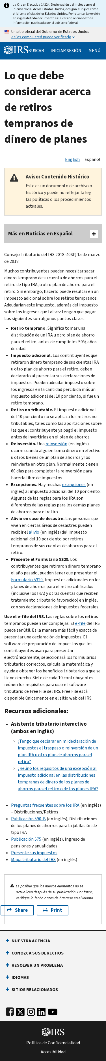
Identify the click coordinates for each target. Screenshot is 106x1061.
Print (56, 910)
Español (92, 159)
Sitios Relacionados (35, 989)
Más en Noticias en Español (40, 233)
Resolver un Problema (37, 965)
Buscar (36, 51)
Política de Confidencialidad (53, 1043)
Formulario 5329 (27, 580)
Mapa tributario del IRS (33, 859)
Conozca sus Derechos (38, 953)
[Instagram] (31, 1010)
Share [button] (21, 910)
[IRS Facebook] (10, 1010)
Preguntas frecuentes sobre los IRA (45, 805)
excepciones (74, 484)
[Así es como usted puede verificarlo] (53, 34)
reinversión (56, 444)
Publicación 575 (26, 839)
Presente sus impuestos (34, 853)
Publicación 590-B (28, 819)
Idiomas (20, 977)
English (72, 159)
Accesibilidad (53, 1052)
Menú (94, 51)
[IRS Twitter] (20, 1010)
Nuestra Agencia (31, 941)
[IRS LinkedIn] (41, 1010)
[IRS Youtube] (53, 1010)
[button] (66, 51)
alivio (34, 532)
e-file (80, 623)
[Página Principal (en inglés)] (16, 49)
